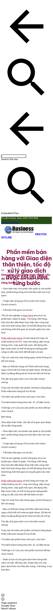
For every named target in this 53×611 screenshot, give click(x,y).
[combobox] (13, 156)
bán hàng (28, 315)
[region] (26, 220)
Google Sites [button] (8, 605)
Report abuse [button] (8, 608)
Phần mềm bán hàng (11, 338)
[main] (26, 267)
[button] (26, 26)
